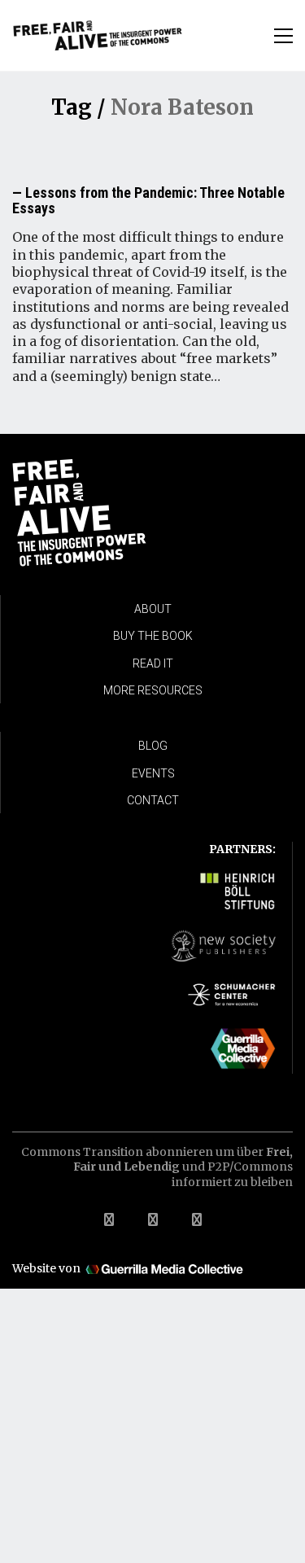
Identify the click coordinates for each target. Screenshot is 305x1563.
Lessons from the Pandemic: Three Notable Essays (148, 201)
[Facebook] (109, 1219)
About (153, 608)
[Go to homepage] (97, 35)
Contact (153, 800)
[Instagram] (197, 1219)
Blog (153, 745)
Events (153, 773)
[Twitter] (153, 1219)
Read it (153, 663)
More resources (153, 690)
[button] (283, 35)
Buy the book (153, 635)
